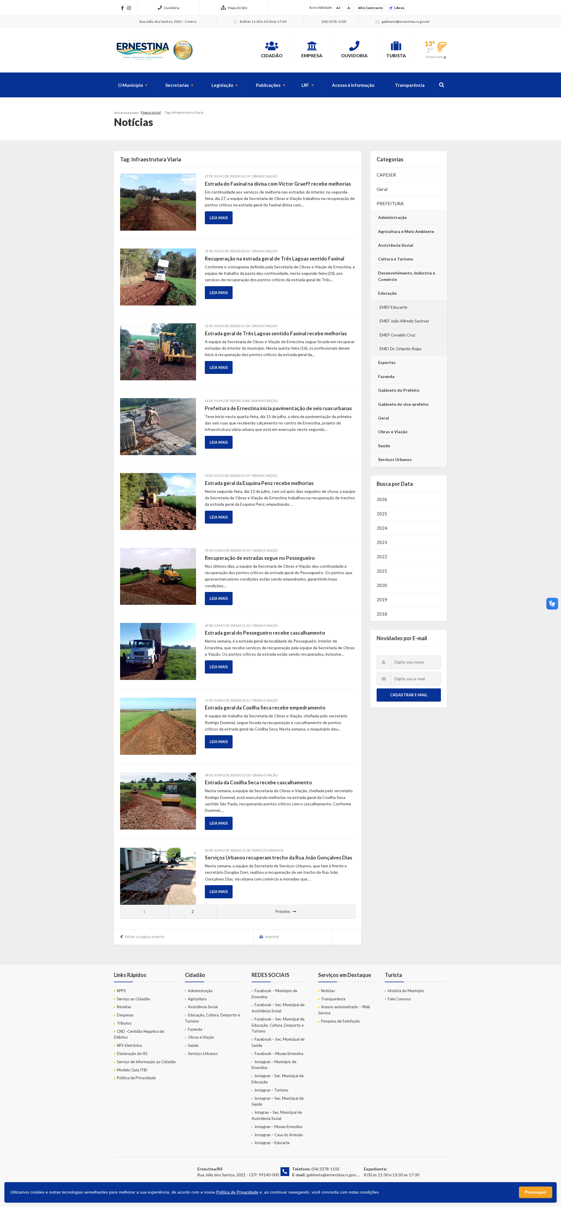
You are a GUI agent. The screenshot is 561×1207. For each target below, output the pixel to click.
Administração (392, 217)
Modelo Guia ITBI (132, 1070)
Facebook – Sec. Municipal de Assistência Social (278, 1007)
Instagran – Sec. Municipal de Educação (278, 1078)
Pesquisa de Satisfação (340, 1021)
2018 (382, 614)
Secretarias (177, 85)
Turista (396, 55)
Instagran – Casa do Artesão (278, 1134)
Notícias (328, 990)
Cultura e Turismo (395, 258)
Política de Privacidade (136, 1077)
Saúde (384, 445)
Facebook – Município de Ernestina (274, 993)
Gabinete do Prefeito (399, 390)
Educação (387, 293)
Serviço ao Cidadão (133, 999)
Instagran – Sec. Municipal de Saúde (278, 1101)
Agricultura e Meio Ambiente (406, 231)
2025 (382, 513)
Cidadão (272, 55)
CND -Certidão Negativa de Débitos (139, 1034)
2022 (382, 556)
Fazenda (386, 376)
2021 (382, 571)
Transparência (410, 85)
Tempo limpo (433, 56)
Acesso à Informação (353, 85)
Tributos (124, 1023)
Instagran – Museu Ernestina (278, 1126)
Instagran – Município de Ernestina (274, 1064)
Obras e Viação (393, 431)
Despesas (125, 1015)
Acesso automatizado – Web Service (344, 1009)
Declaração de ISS (132, 1053)
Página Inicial (151, 112)
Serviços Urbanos (395, 459)
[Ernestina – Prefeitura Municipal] (154, 50)
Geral (382, 189)
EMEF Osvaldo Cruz (397, 334)
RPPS (121, 990)
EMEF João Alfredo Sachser (404, 320)
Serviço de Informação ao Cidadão (146, 1061)
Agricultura (197, 999)
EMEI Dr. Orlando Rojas (401, 348)
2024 (382, 528)
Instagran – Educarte (272, 1142)
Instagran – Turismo (271, 1090)
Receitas (124, 1006)
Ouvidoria (171, 8)
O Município (130, 85)
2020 (382, 585)
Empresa (311, 55)
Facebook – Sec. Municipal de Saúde (278, 1042)
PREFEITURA (390, 203)
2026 (382, 499)
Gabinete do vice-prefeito (403, 404)
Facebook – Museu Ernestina (278, 1053)
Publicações (268, 85)
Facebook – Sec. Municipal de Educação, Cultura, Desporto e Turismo (278, 1025)
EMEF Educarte (393, 307)
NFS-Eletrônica (129, 1045)
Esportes (387, 362)
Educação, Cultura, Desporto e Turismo (212, 1018)
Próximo (283, 911)
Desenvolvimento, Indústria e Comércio (406, 276)
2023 (382, 542)
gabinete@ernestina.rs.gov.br (333, 1174)
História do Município (406, 990)
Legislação (222, 85)
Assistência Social (395, 245)
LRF (305, 85)
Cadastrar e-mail (408, 695)
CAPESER (386, 174)
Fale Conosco (399, 999)
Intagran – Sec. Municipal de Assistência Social (277, 1115)
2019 (382, 599)
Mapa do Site (237, 8)
